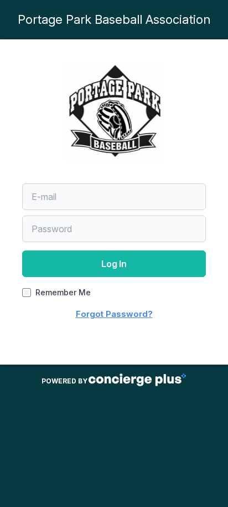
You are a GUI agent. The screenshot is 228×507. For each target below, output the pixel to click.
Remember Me (63, 292)
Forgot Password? (114, 314)
